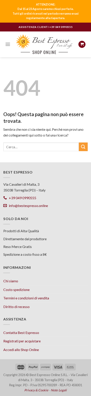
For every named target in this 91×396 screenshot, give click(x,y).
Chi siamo (10, 281)
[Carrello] (81, 44)
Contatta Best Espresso (21, 332)
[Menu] (7, 44)
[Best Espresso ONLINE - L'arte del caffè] (44, 44)
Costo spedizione (16, 289)
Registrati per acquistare (22, 341)
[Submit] (83, 146)
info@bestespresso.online (27, 205)
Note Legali (59, 390)
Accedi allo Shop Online (21, 349)
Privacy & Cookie (36, 390)
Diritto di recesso (16, 306)
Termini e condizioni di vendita (26, 298)
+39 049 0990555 (60, 27)
